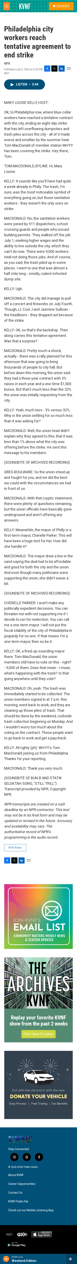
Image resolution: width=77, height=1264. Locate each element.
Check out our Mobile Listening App (31, 1210)
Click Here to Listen (38, 1034)
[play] (6, 1259)
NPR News (15, 847)
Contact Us (15, 1192)
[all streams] (71, 1259)
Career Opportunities (21, 1183)
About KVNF (16, 1175)
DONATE (63, 6)
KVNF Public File (18, 1201)
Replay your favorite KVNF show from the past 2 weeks (38, 1020)
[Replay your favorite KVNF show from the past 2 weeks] (38, 983)
